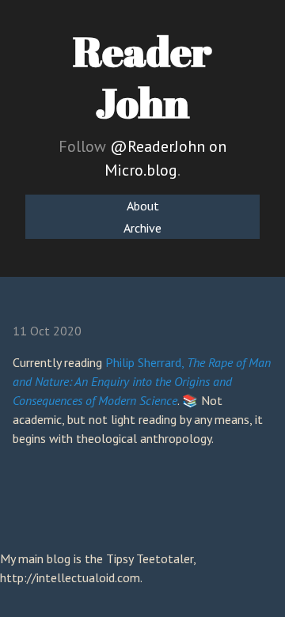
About (143, 206)
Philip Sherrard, (142, 381)
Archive (143, 228)
